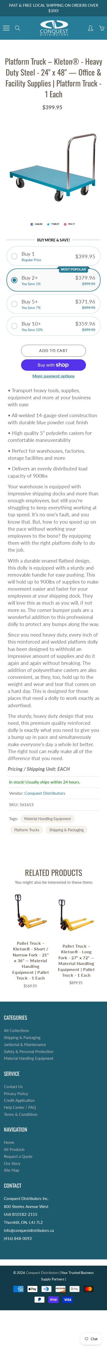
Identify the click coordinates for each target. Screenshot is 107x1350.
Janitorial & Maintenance (25, 1044)
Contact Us (13, 1086)
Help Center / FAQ (20, 1107)
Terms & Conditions (21, 1114)
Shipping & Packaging (66, 830)
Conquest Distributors (44, 793)
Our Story (12, 1163)
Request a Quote (18, 1156)
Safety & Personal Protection (28, 1051)
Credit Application (19, 1100)
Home (9, 1142)
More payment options (53, 375)
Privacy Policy (16, 1093)
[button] (53, 256)
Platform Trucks (26, 830)
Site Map (11, 1170)
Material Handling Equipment (47, 818)
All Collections (16, 1030)
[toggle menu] (6, 28)
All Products (14, 1149)
